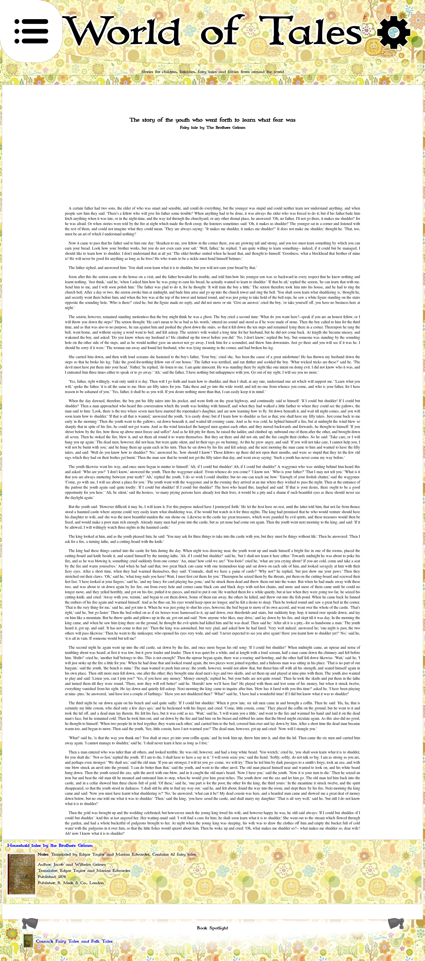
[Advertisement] (212, 167)
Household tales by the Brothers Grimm (49, 846)
